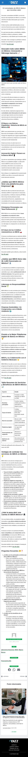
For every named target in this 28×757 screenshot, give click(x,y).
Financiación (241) (6, 660)
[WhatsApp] (14, 669)
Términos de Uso (14, 748)
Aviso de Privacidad (14, 750)
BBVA (16, 649)
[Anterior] (2, 676)
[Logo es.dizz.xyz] (13, 2)
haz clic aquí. (10, 44)
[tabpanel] (14, 709)
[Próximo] (26, 676)
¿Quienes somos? (14, 746)
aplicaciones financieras (7, 649)
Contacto (14, 744)
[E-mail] (18, 669)
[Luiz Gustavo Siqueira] (14, 635)
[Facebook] (9, 669)
